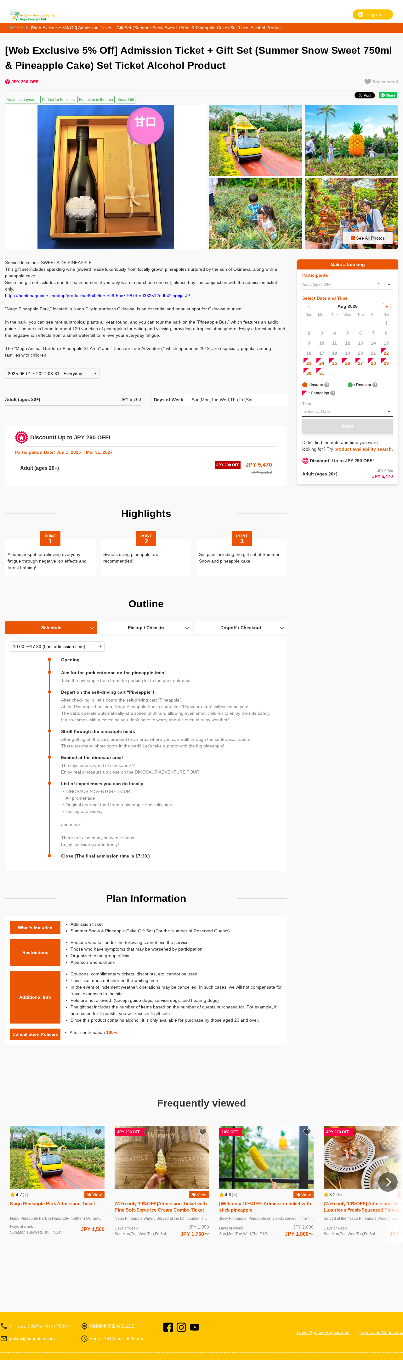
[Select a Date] (347, 412)
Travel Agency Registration (322, 1332)
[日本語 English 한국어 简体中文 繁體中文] (373, 14)
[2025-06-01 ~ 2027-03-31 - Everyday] (52, 374)
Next (348, 427)
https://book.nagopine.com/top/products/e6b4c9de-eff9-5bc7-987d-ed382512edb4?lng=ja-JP (97, 295)
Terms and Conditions (381, 1332)
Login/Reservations (323, 15)
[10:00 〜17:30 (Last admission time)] (57, 646)
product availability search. (363, 449)
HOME (16, 27)
